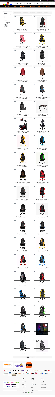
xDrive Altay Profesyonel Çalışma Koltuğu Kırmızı (22, 80)
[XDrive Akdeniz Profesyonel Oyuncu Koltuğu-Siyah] (22, 56)
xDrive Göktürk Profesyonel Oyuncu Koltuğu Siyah (22, 199)
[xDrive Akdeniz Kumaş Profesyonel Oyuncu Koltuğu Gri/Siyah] (42, 346)
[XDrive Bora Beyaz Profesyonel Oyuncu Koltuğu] (42, 124)
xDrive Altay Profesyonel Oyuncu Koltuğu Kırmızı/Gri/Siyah (22, 97)
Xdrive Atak (5, 27)
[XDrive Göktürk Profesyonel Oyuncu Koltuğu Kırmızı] (42, 175)
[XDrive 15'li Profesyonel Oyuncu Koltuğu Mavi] (22, 329)
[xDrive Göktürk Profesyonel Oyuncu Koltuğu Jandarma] (22, 175)
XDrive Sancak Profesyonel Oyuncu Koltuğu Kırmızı (42, 216)
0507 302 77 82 (31, 392)
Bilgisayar (23, 379)
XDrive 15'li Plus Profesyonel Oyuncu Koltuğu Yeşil (42, 318)
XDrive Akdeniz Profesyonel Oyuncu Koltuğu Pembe (23, 46)
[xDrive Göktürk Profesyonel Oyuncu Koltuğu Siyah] (22, 192)
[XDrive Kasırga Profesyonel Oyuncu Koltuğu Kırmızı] (42, 192)
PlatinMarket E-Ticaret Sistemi (25, 396)
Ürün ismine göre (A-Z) (17, 12)
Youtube (30, 390)
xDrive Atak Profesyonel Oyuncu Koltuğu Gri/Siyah (22, 114)
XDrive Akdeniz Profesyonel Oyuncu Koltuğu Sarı (42, 46)
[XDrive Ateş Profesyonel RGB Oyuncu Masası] (42, 107)
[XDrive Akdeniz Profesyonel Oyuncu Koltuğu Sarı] (42, 39)
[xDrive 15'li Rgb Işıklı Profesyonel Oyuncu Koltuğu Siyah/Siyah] (42, 329)
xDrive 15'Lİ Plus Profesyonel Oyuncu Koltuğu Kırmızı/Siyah (42, 29)
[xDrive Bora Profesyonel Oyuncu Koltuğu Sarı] (22, 141)
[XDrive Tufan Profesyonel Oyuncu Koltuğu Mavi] (42, 260)
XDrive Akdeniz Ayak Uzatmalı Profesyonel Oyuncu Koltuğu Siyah (22, 352)
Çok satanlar (39, 12)
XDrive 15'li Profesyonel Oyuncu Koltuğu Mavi (23, 335)
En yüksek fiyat (32, 12)
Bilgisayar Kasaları (24, 387)
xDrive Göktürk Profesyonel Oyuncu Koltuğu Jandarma (23, 182)
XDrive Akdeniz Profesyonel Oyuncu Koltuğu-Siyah (22, 63)
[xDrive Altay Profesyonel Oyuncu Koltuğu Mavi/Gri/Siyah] (42, 90)
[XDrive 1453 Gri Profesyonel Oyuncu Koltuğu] (22, 277)
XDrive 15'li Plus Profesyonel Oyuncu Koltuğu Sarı (42, 301)
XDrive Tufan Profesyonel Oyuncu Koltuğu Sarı (42, 250)
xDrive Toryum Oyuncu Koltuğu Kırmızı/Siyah (23, 233)
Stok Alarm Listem (43, 384)
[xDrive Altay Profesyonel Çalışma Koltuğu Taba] (42, 73)
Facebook (20, 390)
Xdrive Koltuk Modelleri (7, 17)
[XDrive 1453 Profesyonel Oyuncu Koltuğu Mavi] (22, 294)
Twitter (25, 390)
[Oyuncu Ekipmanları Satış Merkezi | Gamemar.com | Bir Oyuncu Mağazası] (7, 4)
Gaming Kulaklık (24, 384)
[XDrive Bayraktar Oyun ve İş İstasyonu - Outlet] (22, 124)
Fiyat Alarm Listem (43, 387)
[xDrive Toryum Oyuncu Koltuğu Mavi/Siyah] (42, 226)
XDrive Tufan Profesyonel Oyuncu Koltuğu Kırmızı (22, 267)
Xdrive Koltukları (6, 13)
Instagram (34, 390)
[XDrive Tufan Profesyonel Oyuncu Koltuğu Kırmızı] (22, 260)
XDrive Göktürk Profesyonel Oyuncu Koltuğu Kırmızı (42, 182)
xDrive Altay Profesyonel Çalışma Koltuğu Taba (42, 80)
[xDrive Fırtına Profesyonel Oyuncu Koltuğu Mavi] (42, 141)
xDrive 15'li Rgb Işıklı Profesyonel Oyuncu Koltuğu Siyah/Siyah (42, 335)
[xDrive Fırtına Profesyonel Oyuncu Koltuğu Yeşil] (42, 158)
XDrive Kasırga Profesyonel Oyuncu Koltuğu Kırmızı (42, 199)
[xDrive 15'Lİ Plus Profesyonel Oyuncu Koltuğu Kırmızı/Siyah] (42, 22)
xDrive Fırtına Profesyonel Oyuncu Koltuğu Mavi (42, 148)
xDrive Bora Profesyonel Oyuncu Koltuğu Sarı (23, 148)
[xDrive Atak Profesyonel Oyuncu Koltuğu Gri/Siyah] (22, 107)
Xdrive (5, 12)
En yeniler (46, 12)
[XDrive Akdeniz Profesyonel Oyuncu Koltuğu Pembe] (22, 39)
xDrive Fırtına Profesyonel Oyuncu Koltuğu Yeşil (42, 165)
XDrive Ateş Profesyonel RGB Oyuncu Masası (42, 114)
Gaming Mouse (24, 381)
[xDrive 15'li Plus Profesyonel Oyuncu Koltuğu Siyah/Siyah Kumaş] (22, 311)
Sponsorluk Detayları (33, 384)
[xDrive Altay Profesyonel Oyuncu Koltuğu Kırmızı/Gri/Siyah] (22, 90)
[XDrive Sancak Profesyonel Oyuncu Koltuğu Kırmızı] (42, 209)
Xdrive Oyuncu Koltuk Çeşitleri (7, 16)
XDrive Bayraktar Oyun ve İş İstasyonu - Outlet (23, 131)
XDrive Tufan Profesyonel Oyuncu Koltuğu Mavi (42, 267)
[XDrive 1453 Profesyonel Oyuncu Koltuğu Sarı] (22, 22)
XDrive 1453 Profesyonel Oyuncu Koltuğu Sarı (23, 29)
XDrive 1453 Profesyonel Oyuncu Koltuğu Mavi (23, 301)
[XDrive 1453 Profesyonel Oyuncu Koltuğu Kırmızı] (42, 277)
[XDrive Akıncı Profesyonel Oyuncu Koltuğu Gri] (42, 56)
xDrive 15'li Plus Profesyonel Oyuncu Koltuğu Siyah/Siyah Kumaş (23, 318)
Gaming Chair (6, 26)
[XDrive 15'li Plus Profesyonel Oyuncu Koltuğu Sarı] (42, 294)
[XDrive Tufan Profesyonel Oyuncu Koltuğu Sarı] (42, 243)
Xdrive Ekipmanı (6, 25)
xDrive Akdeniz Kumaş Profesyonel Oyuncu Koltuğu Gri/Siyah (42, 352)
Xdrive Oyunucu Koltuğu (7, 14)
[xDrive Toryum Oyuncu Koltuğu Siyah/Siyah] (22, 243)
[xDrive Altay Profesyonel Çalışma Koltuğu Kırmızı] (22, 73)
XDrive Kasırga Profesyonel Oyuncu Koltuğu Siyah (22, 216)
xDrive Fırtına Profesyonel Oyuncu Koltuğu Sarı (23, 165)
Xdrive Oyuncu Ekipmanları (6, 24)
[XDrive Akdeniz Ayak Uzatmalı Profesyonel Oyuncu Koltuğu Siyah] (22, 346)
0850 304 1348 (25, 392)
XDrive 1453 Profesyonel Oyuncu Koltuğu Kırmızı (42, 284)
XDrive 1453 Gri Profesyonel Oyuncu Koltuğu (22, 284)
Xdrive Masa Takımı (6, 21)
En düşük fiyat (25, 12)
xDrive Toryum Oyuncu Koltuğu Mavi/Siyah (42, 233)
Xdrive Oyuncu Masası (7, 22)
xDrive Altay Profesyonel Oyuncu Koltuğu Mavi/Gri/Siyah (42, 97)
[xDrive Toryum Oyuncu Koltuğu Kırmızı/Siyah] (22, 226)
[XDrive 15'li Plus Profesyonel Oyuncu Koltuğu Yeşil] (42, 311)
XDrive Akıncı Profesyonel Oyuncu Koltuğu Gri (42, 63)
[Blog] (42, 3)
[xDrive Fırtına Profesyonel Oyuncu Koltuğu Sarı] (22, 158)
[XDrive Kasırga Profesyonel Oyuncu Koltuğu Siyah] (22, 209)
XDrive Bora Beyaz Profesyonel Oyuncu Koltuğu (42, 131)
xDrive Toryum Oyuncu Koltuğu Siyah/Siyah (22, 250)
